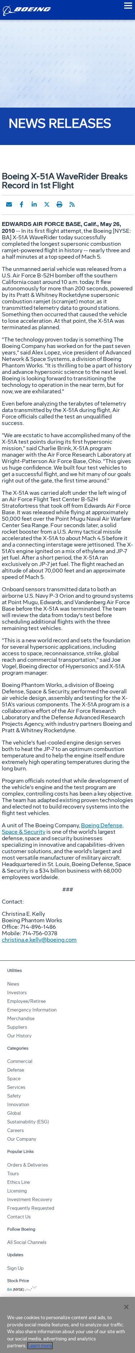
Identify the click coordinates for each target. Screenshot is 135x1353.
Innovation (18, 1104)
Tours (13, 1173)
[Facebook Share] (21, 204)
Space (14, 1078)
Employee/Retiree (26, 1001)
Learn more (40, 1345)
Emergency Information (32, 1010)
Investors (17, 992)
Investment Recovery (29, 1199)
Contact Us (19, 1216)
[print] (59, 204)
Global (14, 1113)
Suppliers (17, 1027)
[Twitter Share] (46, 204)
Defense (15, 1070)
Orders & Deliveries (27, 1165)
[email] (9, 204)
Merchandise (21, 1018)
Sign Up (15, 1268)
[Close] (126, 1307)
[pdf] (84, 204)
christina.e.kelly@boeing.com (39, 939)
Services (16, 1087)
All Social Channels (26, 1242)
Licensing (17, 1191)
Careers (15, 1130)
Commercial (19, 1061)
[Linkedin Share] (34, 204)
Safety (14, 1096)
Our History (19, 1035)
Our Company (21, 1139)
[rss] (72, 204)
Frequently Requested (30, 1208)
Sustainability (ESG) (28, 1122)
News (13, 984)
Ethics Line (18, 1182)
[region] (67, 1325)
